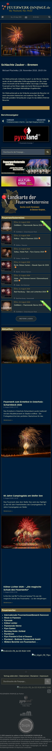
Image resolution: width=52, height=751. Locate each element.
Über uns (18, 745)
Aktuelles (7, 329)
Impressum (44, 676)
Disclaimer (34, 676)
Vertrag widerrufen (11, 676)
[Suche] (48, 152)
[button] (49, 17)
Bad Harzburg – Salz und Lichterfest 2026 (30, 292)
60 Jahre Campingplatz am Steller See (23, 496)
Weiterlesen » (8, 420)
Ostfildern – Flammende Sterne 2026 (28, 225)
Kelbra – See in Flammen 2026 (26, 238)
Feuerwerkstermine (13, 217)
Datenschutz (24, 676)
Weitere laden (26, 319)
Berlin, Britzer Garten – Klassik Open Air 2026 (31, 265)
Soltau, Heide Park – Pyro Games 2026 (29, 252)
